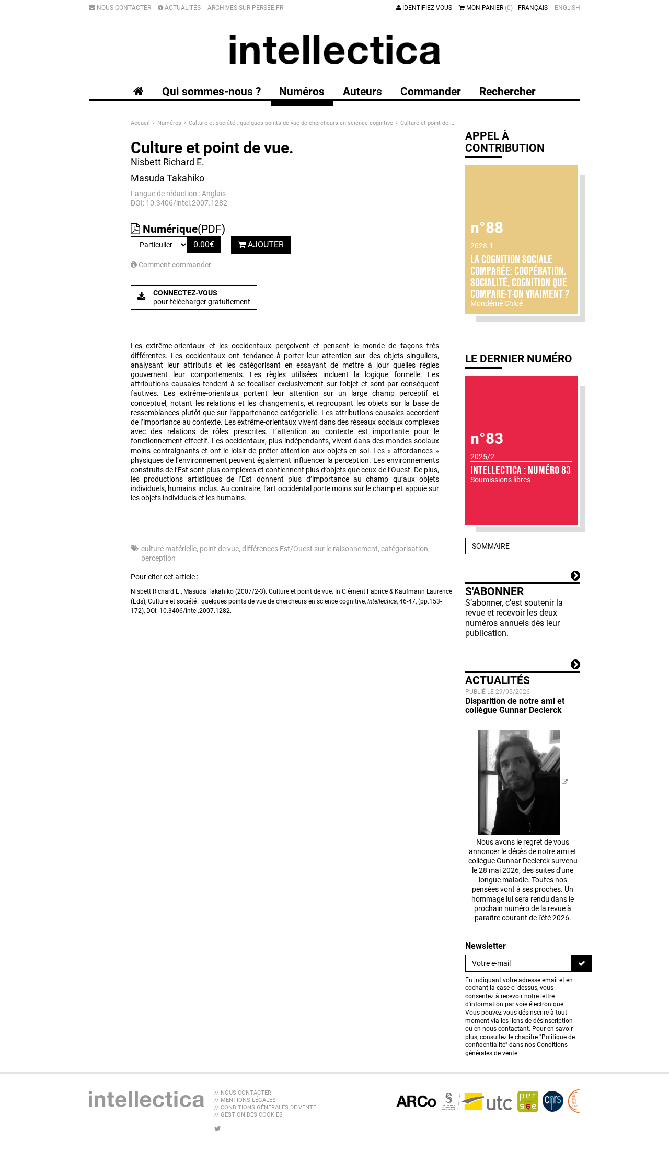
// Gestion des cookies (248, 1114)
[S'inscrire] (581, 963)
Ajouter (265, 244)
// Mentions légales (245, 1100)
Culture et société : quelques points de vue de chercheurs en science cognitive (292, 123)
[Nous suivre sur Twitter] (217, 1128)
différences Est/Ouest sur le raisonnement (310, 548)
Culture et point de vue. (430, 123)
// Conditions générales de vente (265, 1107)
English (567, 8)
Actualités (182, 8)
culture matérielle (169, 548)
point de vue (219, 548)
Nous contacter (123, 8)
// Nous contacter (242, 1092)
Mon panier (489, 8)
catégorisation (404, 548)
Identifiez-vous (426, 8)
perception (158, 558)
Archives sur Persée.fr (245, 8)
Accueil (141, 123)
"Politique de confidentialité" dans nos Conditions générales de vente (520, 1045)
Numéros (170, 123)
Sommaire (491, 546)
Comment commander (174, 264)
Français (533, 8)
